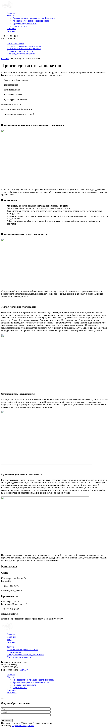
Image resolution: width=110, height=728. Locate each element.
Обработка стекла (15, 43)
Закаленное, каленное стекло (21, 51)
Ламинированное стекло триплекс (24, 48)
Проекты (11, 28)
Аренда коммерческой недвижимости (31, 21)
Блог (9, 639)
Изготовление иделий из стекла (22, 649)
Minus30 (24, 670)
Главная (11, 13)
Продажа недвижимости (25, 23)
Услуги (10, 15)
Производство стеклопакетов (21, 53)
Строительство (20, 26)
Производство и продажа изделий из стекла (34, 18)
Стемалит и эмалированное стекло (24, 46)
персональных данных (23, 725)
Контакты (11, 31)
